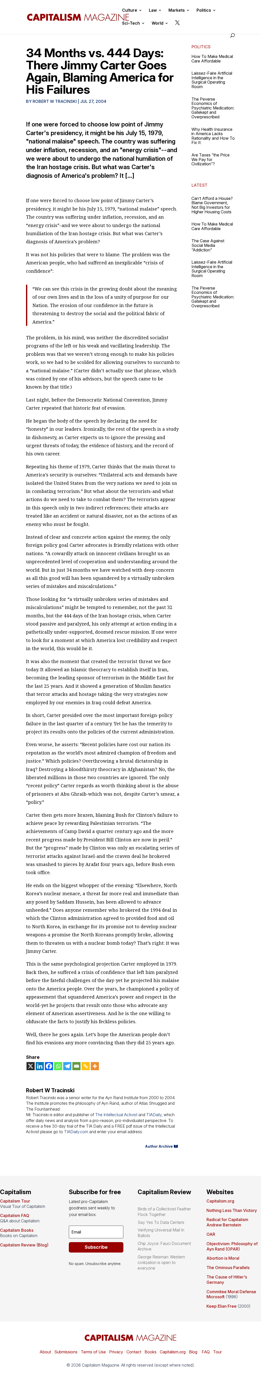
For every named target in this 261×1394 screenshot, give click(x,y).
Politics (204, 10)
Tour (217, 1351)
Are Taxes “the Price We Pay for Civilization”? (210, 159)
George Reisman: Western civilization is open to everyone (161, 1262)
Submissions (65, 1351)
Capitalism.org (220, 1201)
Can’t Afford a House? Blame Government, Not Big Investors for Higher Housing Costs (212, 205)
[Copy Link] (86, 1066)
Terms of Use (93, 1351)
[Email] (76, 1066)
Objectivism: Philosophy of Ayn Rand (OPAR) (232, 1246)
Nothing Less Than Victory (231, 1210)
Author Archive (159, 1146)
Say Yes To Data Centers (161, 1222)
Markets (176, 10)
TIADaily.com (76, 1131)
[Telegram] (67, 1066)
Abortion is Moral (222, 1258)
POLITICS (201, 46)
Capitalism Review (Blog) (24, 1244)
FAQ (205, 1351)
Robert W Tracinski (55, 101)
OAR (210, 1234)
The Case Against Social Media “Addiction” (207, 245)
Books (150, 1351)
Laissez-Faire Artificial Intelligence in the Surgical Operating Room (211, 80)
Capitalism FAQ (14, 1215)
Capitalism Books (16, 1230)
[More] (95, 1066)
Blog (193, 1351)
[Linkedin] (40, 1066)
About (45, 1351)
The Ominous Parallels (228, 1267)
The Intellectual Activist (116, 1114)
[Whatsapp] (58, 1066)
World (157, 23)
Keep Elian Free (221, 1306)
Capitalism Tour (15, 1201)
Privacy (115, 1351)
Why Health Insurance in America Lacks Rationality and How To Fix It (213, 136)
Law (153, 10)
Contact (133, 1351)
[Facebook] (49, 1066)
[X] (31, 1066)
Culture (129, 10)
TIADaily (154, 1114)
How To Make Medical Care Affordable (212, 58)
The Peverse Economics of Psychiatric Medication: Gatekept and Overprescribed (212, 108)
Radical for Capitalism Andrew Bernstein (227, 1222)
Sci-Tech (131, 23)
